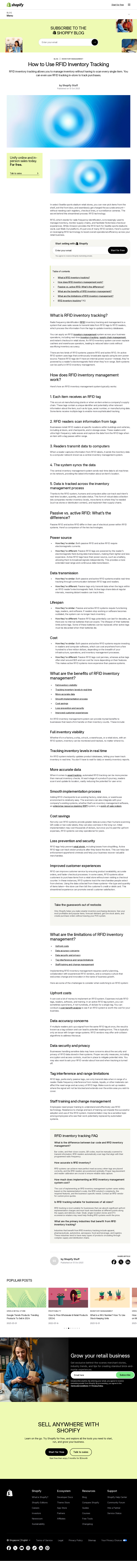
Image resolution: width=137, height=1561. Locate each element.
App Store (62, 1508)
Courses (86, 1513)
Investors (36, 1513)
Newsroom (37, 1518)
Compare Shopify (90, 1502)
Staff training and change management (74, 964)
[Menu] (129, 4)
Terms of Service (44, 1540)
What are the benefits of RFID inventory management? (85, 291)
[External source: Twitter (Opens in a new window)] (121, 1262)
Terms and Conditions (79, 1386)
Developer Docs (65, 1497)
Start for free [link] (118, 250)
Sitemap (92, 1540)
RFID (60, 300)
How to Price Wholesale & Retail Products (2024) (68, 1317)
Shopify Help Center (117, 1497)
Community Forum (116, 1502)
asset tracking (74, 775)
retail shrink (79, 846)
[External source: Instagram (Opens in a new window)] (28, 1548)
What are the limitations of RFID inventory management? (85, 296)
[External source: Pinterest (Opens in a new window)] (47, 1548)
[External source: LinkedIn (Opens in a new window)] (127, 1262)
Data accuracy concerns (67, 950)
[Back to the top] (10, 1493)
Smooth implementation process (71, 699)
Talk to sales (80, 1452)
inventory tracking (72, 300)
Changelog (87, 1524)
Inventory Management (72, 59)
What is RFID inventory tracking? (74, 277)
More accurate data (65, 694)
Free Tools (87, 1518)
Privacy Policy (97, 1386)
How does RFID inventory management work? (80, 282)
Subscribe (125, 1375)
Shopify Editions (40, 1502)
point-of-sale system (111, 806)
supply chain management (113, 337)
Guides (85, 1508)
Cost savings (61, 703)
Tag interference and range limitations (74, 960)
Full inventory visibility (66, 685)
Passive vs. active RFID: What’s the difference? (81, 286)
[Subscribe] (95, 42)
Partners (61, 1513)
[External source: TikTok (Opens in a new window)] (34, 1548)
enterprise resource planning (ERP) (70, 806)
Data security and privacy (68, 955)
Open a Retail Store (16, 1311)
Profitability (54, 1311)
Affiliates (61, 1518)
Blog (84, 1497)
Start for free (117, 4)
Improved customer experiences (71, 712)
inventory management (84, 334)
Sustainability (38, 1524)
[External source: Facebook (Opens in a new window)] (114, 1262)
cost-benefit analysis (70, 1007)
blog (56, 59)
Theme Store (63, 1502)
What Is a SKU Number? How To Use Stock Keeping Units (107, 1317)
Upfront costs (62, 946)
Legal (60, 1540)
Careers (35, 1508)
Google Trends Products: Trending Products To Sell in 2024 (23, 1317)
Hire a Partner (113, 1508)
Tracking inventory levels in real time (73, 689)
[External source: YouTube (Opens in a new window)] (22, 1548)
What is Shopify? (40, 1497)
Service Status (114, 1513)
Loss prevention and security (69, 708)
